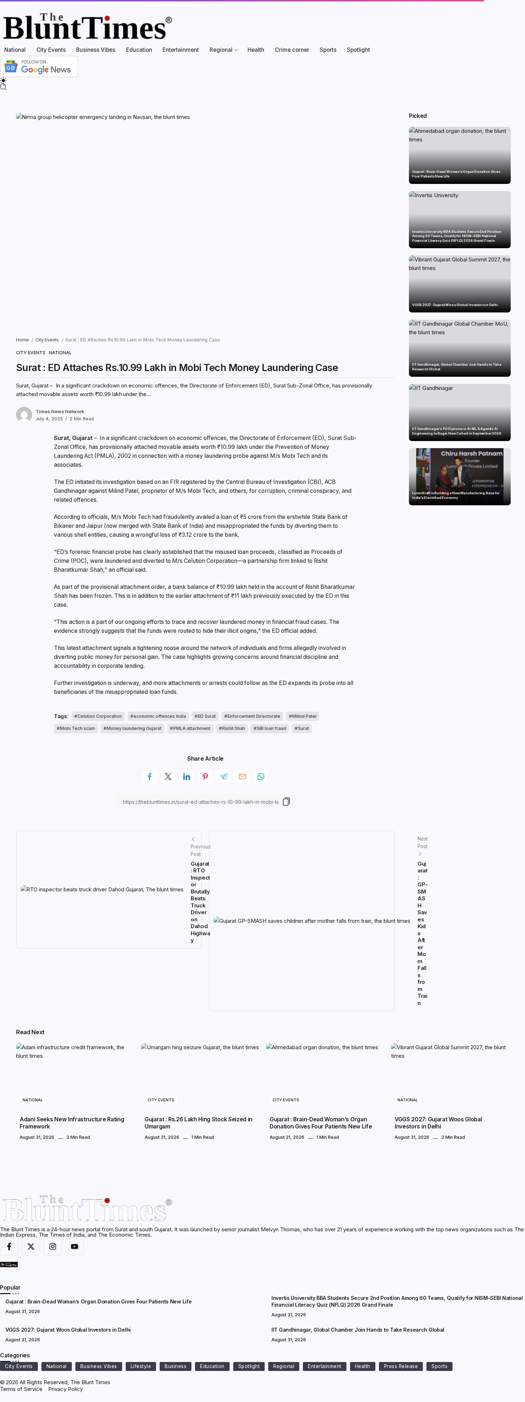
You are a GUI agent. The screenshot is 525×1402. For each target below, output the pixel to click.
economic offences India (160, 716)
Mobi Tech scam (77, 728)
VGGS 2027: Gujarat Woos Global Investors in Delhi (455, 305)
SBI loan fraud (271, 728)
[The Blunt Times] (87, 25)
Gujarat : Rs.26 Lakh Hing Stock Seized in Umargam (198, 1123)
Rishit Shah (233, 728)
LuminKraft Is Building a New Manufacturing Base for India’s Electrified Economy (456, 495)
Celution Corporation (100, 716)
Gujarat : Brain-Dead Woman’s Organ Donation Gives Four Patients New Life (456, 174)
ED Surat (207, 716)
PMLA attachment (191, 728)
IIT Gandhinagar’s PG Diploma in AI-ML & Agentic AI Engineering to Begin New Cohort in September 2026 (456, 431)
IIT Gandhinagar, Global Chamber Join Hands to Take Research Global (456, 366)
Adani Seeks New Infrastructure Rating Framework (72, 1123)
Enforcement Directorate (254, 716)
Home (22, 339)
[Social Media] (9, 1246)
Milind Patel (304, 716)
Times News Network (60, 411)
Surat (303, 728)
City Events (47, 339)
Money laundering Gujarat (134, 728)
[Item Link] (460, 155)
